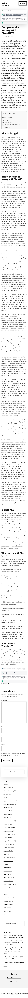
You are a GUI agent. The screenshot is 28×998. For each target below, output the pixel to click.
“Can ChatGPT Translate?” (10, 126)
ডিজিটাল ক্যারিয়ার (7, 907)
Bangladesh (7, 811)
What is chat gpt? (7, 117)
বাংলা (4, 914)
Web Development (9, 904)
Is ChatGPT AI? (7, 122)
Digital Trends (8, 847)
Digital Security (8, 844)
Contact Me (14, 981)
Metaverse (6, 874)
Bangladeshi (7, 814)
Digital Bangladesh (9, 827)
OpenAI (12, 139)
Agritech (6, 794)
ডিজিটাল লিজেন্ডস (7, 911)
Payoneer (6, 887)
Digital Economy (8, 831)
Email (3, 735)
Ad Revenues (7, 787)
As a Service (7, 807)
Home (5, 864)
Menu (23, 3)
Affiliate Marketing (9, 791)
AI (8, 683)
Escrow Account (8, 861)
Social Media (7, 901)
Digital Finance (8, 834)
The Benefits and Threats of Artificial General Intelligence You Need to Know (14, 964)
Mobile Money (8, 877)
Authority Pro (13, 993)
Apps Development (9, 800)
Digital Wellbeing (8, 851)
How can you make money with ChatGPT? (12, 119)
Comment (4, 700)
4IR (5, 784)
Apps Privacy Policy (9, 804)
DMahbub (7, 127)
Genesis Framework (23, 993)
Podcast (6, 894)
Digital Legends (8, 837)
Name (3, 727)
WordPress (12, 994)
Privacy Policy (14, 985)
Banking (6, 817)
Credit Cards (7, 824)
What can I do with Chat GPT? (11, 124)
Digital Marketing (8, 841)
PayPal (5, 891)
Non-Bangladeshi (8, 881)
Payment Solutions (9, 884)
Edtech (5, 854)
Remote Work (7, 897)
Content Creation (8, 821)
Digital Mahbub (5, 4)
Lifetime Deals (8, 871)
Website (3, 744)
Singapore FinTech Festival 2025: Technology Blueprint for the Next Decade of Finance (13, 942)
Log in (17, 994)
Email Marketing (8, 857)
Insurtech (6, 867)
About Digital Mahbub (14, 978)
